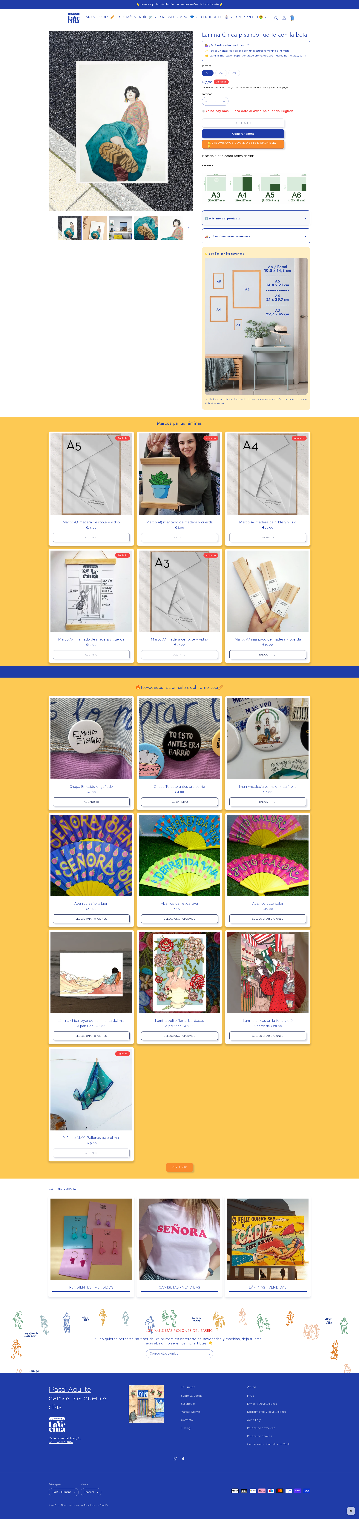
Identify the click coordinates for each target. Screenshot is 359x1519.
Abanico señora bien (91, 903)
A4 (223, 73)
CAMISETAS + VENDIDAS (179, 1287)
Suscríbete (188, 1403)
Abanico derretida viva (179, 903)
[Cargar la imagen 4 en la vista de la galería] (146, 228)
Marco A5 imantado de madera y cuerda (179, 522)
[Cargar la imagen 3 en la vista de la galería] (120, 228)
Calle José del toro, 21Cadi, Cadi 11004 (65, 1440)
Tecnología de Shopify (96, 1505)
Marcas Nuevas (191, 1411)
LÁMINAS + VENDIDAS (268, 1287)
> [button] (136, 17)
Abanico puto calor (267, 903)
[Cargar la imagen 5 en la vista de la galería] (171, 228)
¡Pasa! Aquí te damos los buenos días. (78, 1398)
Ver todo (180, 1167)
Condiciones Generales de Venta (268, 1444)
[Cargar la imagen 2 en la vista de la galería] (95, 228)
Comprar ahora (243, 133)
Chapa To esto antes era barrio (179, 786)
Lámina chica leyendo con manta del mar (91, 1021)
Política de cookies (259, 1436)
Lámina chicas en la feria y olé (268, 1021)
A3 (236, 73)
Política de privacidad (261, 1428)
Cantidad (207, 94)
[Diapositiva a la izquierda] (53, 228)
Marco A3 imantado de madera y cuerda (268, 639)
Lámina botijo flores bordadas (179, 1021)
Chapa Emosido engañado (91, 786)
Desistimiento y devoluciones (266, 1411)
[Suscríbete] (209, 1353)
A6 (210, 73)
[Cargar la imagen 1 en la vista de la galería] (69, 228)
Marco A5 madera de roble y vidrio (91, 522)
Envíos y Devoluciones (262, 1403)
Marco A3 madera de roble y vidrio (179, 639)
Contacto (187, 1420)
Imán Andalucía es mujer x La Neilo (268, 786)
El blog (186, 1428)
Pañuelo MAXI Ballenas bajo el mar (91, 1138)
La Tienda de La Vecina (70, 1505)
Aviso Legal (255, 1420)
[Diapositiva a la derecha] (188, 228)
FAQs (250, 1395)
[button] (276, 18)
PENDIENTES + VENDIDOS (91, 1287)
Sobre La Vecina (191, 1395)
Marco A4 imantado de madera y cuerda (91, 639)
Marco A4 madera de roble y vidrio (267, 522)
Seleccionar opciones (91, 918)
